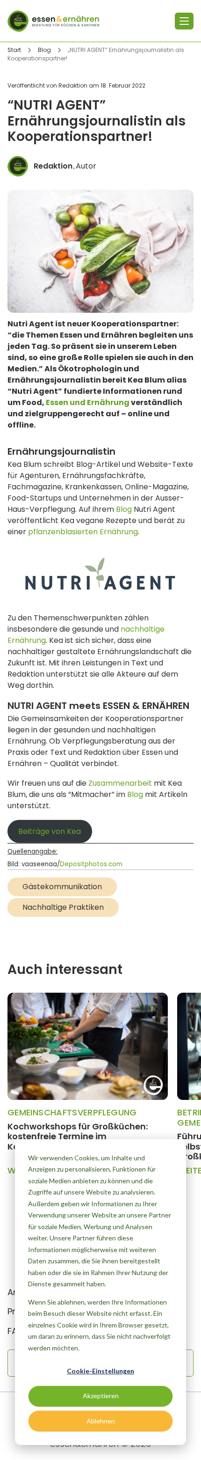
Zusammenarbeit (120, 783)
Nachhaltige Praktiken (63, 907)
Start (14, 50)
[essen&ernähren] (53, 21)
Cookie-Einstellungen (100, 1371)
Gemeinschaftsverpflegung (72, 1112)
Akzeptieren (101, 1396)
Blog (44, 50)
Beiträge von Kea (49, 831)
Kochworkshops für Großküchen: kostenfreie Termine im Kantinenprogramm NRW (77, 1136)
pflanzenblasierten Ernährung (83, 531)
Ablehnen (100, 1421)
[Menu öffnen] (184, 21)
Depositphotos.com (91, 864)
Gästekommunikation (62, 886)
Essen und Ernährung (87, 402)
